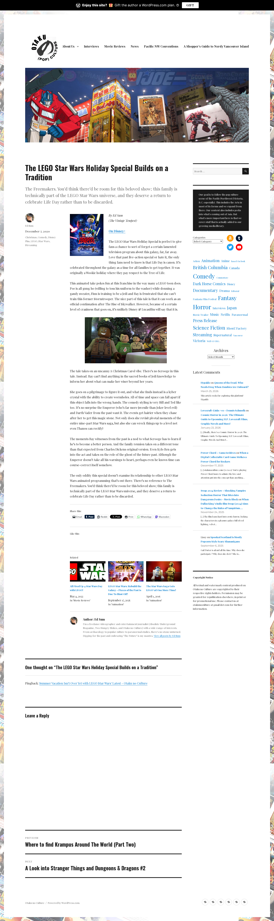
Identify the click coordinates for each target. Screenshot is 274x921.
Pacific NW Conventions (161, 46)
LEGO (34, 241)
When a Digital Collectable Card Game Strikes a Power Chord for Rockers (224, 457)
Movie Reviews (114, 46)
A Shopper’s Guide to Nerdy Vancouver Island (216, 46)
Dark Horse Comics (209, 283)
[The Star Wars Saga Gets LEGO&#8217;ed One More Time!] (164, 571)
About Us (68, 46)
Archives (221, 350)
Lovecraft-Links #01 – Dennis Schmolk (223, 410)
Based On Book (238, 261)
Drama (224, 290)
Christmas (31, 237)
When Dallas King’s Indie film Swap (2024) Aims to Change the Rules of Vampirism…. (225, 504)
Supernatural (222, 335)
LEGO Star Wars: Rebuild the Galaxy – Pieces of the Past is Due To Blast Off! (124, 590)
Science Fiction (209, 327)
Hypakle (205, 382)
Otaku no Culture (34, 902)
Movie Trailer (201, 314)
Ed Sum (29, 225)
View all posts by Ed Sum (167, 635)
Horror (202, 307)
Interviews (91, 46)
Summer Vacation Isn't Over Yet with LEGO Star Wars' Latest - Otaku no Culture (93, 683)
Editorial (235, 291)
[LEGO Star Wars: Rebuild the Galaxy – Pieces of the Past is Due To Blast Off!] (126, 571)
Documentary (205, 290)
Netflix (225, 314)
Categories (199, 237)
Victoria (199, 340)
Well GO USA (213, 341)
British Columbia (210, 267)
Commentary (222, 277)
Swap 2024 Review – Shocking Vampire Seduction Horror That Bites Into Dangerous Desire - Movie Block (223, 495)
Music (214, 314)
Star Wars (44, 241)
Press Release (205, 320)
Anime (225, 261)
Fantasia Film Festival (204, 299)
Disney (231, 284)
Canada (234, 268)
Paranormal (240, 315)
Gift (190, 5)
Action (196, 261)
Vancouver (238, 335)
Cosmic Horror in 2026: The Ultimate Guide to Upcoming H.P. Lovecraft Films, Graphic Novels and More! (224, 419)
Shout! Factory (237, 328)
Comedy (42, 237)
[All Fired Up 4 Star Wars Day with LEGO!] (87, 571)
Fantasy (227, 297)
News (135, 46)
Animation (210, 260)
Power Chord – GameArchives (218, 452)
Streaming (31, 245)
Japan (232, 307)
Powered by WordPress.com (63, 902)
